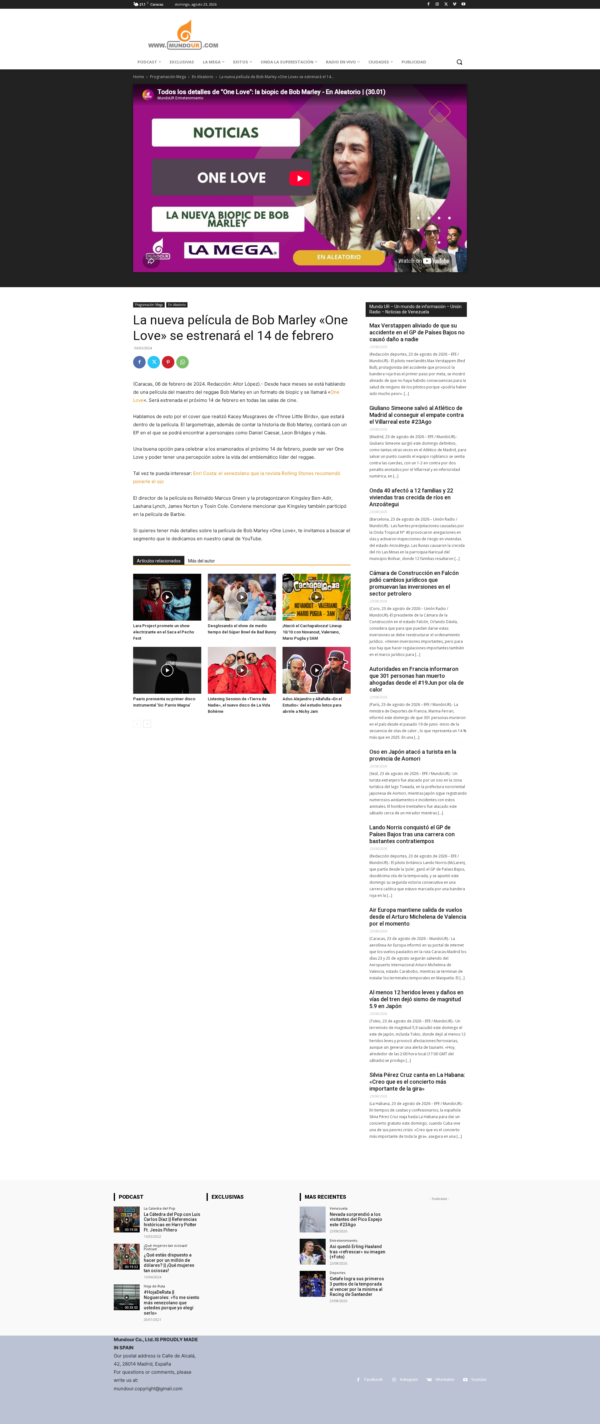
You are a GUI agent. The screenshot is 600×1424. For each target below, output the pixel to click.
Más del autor (201, 560)
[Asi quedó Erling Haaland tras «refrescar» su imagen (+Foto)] (313, 1252)
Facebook (373, 1379)
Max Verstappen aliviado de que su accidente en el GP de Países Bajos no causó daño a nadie (417, 332)
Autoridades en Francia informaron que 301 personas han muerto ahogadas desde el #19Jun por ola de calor (416, 679)
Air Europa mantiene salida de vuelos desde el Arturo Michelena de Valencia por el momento (417, 917)
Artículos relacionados (159, 560)
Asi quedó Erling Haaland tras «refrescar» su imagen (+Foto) (357, 1252)
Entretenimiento (344, 1240)
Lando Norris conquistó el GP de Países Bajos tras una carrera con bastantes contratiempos (412, 834)
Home (138, 76)
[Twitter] (446, 4)
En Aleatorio (202, 76)
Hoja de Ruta (154, 1286)
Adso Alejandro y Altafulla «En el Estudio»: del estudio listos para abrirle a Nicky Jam (312, 705)
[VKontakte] (429, 1379)
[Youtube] (463, 4)
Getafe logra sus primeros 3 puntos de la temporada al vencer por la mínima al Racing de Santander (357, 1286)
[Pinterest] (168, 362)
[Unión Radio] (183, 34)
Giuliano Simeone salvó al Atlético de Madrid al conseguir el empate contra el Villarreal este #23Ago (416, 415)
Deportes (337, 1272)
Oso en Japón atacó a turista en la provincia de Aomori (412, 755)
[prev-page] (137, 724)
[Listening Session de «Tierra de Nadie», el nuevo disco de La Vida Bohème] (242, 670)
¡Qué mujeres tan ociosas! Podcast (165, 1247)
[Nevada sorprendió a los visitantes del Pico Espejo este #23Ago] (313, 1219)
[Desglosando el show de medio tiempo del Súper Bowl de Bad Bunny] (242, 597)
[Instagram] (437, 4)
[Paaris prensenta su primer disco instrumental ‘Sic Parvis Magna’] (167, 670)
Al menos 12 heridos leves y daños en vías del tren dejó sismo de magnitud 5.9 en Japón (416, 999)
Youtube (478, 1379)
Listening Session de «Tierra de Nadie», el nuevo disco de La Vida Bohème (239, 705)
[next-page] (147, 724)
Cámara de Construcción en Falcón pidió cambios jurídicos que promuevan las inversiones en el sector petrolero (414, 583)
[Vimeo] (454, 4)
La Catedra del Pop (159, 1208)
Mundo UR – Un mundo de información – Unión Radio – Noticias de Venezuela (415, 309)
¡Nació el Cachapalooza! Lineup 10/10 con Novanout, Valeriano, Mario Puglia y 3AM (312, 632)
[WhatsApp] (182, 362)
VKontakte (444, 1379)
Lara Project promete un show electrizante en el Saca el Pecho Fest (163, 632)
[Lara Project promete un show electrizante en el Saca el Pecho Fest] (167, 597)
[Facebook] (428, 4)
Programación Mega (168, 76)
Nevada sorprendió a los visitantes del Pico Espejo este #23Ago (356, 1219)
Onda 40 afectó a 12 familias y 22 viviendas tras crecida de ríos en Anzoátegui (411, 497)
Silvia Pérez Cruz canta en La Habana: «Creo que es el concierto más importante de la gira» (417, 1082)
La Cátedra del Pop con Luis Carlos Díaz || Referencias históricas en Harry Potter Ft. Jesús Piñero (172, 1222)
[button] (459, 61)
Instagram (409, 1379)
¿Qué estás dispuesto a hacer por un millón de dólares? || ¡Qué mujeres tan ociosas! (169, 1262)
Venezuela (339, 1208)
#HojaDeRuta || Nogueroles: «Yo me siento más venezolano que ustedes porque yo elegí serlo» (171, 1303)
